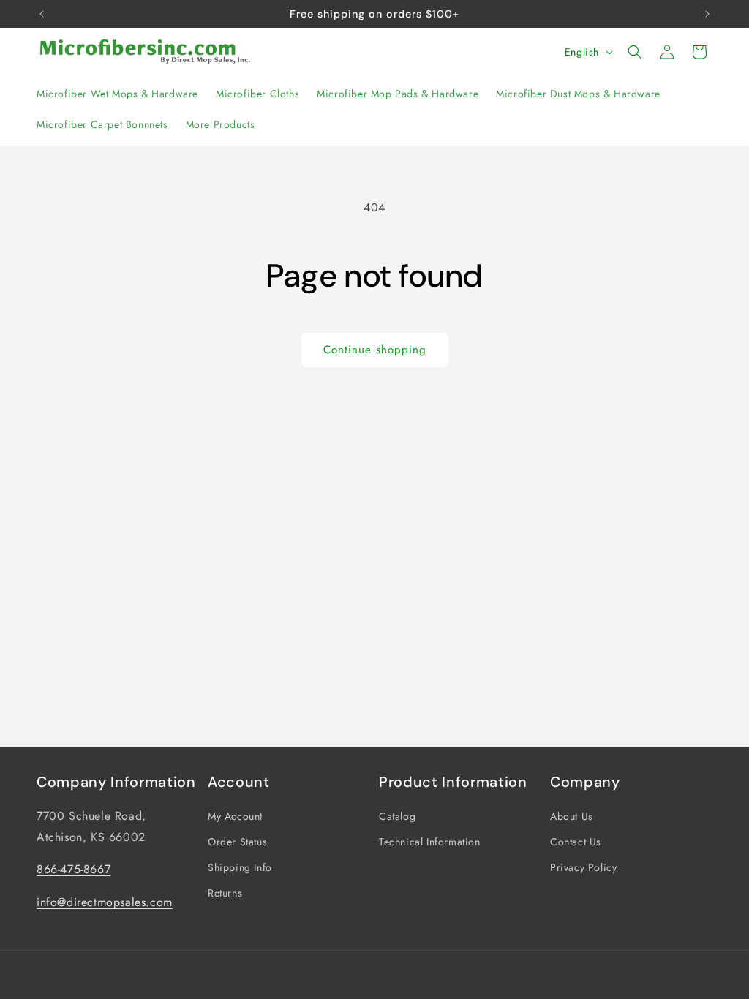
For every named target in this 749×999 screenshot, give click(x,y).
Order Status (237, 841)
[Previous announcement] (42, 14)
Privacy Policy (583, 867)
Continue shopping (374, 350)
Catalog (397, 816)
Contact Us (575, 841)
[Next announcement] (707, 14)
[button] (635, 52)
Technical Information (430, 841)
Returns (225, 893)
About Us (571, 816)
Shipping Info (240, 867)
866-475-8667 (73, 869)
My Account (235, 816)
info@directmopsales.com (105, 902)
